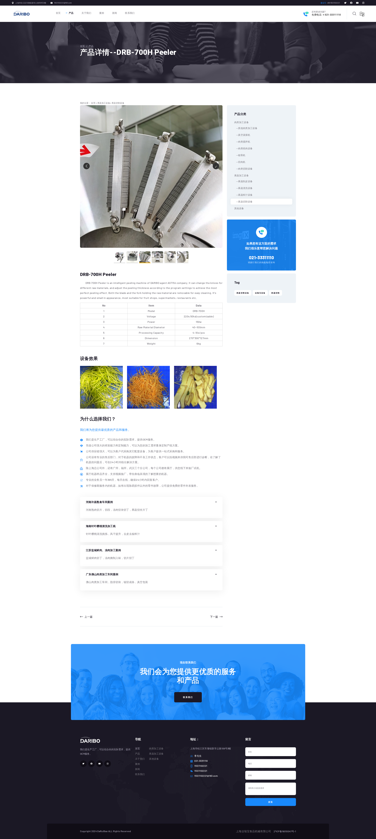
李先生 (198, 755)
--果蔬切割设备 (243, 201)
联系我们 (130, 12)
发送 (270, 802)
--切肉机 (239, 161)
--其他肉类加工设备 (245, 128)
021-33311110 (261, 257)
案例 (101, 12)
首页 (58, 12)
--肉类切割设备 (243, 168)
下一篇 (214, 616)
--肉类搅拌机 (242, 141)
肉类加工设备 (241, 122)
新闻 (114, 12)
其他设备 (239, 208)
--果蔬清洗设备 (243, 188)
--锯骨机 (239, 155)
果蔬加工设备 (103, 103)
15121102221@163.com (63, 3)
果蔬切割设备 (118, 103)
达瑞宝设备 (260, 293)
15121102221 (200, 765)
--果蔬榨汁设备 (243, 194)
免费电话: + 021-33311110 (326, 14)
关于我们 (86, 12)
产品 (71, 12)
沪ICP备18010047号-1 (285, 831)
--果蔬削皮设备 (243, 181)
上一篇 (88, 616)
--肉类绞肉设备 (243, 148)
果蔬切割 (275, 293)
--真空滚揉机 (242, 134)
